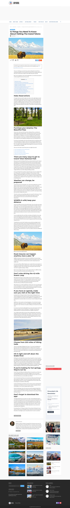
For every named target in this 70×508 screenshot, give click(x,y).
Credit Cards (15, 21)
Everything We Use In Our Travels (53, 459)
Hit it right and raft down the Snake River (21, 90)
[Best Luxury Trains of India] (49, 472)
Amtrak (21, 21)
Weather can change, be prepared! (20, 84)
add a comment (17, 415)
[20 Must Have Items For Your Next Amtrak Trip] (29, 486)
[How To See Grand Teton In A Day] (17, 470)
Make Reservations (17, 81)
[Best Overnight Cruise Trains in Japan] (49, 467)
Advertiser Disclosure (53, 21)
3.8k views (17, 448)
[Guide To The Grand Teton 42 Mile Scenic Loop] (17, 443)
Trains (35, 21)
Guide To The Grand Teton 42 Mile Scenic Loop (16, 446)
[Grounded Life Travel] (14, 3)
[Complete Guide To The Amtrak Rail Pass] (29, 496)
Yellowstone (17, 457)
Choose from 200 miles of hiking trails (20, 89)
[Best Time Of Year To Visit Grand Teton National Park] (35, 457)
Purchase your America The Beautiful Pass (21, 82)
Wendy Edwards (13, 448)
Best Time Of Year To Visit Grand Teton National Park (34, 460)
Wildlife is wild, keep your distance (20, 85)
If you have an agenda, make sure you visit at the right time (23, 88)
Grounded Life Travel (16, 491)
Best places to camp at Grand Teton (20, 154)
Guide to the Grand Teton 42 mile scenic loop (22, 153)
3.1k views (35, 448)
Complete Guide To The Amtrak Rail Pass (37, 495)
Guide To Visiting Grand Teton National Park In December (33, 473)
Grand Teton (13, 29)
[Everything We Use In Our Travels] (53, 455)
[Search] (60, 22)
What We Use (41, 21)
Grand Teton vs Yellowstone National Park (15, 460)
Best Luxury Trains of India (55, 470)
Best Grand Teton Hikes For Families (33, 446)
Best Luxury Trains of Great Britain (56, 462)
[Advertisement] (35, 13)
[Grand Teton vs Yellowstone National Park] (17, 457)
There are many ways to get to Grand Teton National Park (23, 83)
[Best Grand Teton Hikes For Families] (35, 443)
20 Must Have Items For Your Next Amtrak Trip (37, 486)
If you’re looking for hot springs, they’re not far (22, 91)
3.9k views (35, 461)
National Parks (28, 21)
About (46, 21)
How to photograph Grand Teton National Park (22, 149)
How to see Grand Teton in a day (20, 150)
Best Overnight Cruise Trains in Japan (56, 467)
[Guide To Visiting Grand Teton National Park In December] (35, 470)
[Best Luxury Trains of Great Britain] (49, 463)
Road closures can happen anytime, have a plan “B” (22, 86)
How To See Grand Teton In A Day (16, 473)
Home (10, 21)
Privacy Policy (17, 502)
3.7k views (17, 461)
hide (26, 79)
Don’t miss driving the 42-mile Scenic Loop (21, 87)
